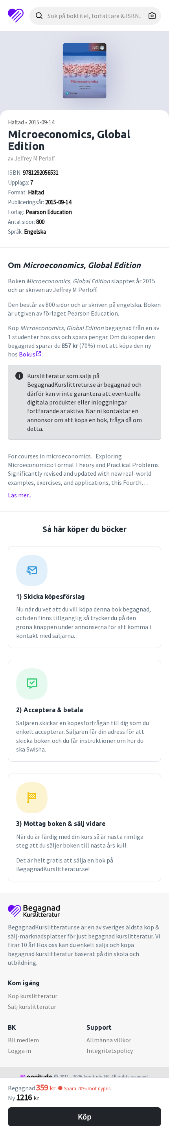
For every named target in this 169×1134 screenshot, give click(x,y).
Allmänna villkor (108, 1040)
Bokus (27, 354)
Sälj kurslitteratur (32, 1006)
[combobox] (95, 16)
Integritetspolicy (109, 1051)
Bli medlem (23, 1040)
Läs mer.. (19, 495)
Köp (85, 1116)
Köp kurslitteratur (32, 996)
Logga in (19, 1051)
